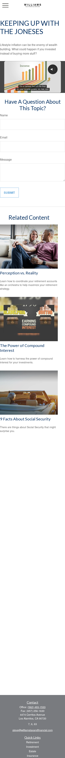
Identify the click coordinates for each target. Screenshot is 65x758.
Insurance (32, 755)
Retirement (32, 742)
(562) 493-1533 (37, 707)
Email (3, 137)
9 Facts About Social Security (25, 418)
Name (4, 115)
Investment (32, 746)
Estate (32, 751)
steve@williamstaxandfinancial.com (32, 730)
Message (6, 159)
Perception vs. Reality (19, 272)
